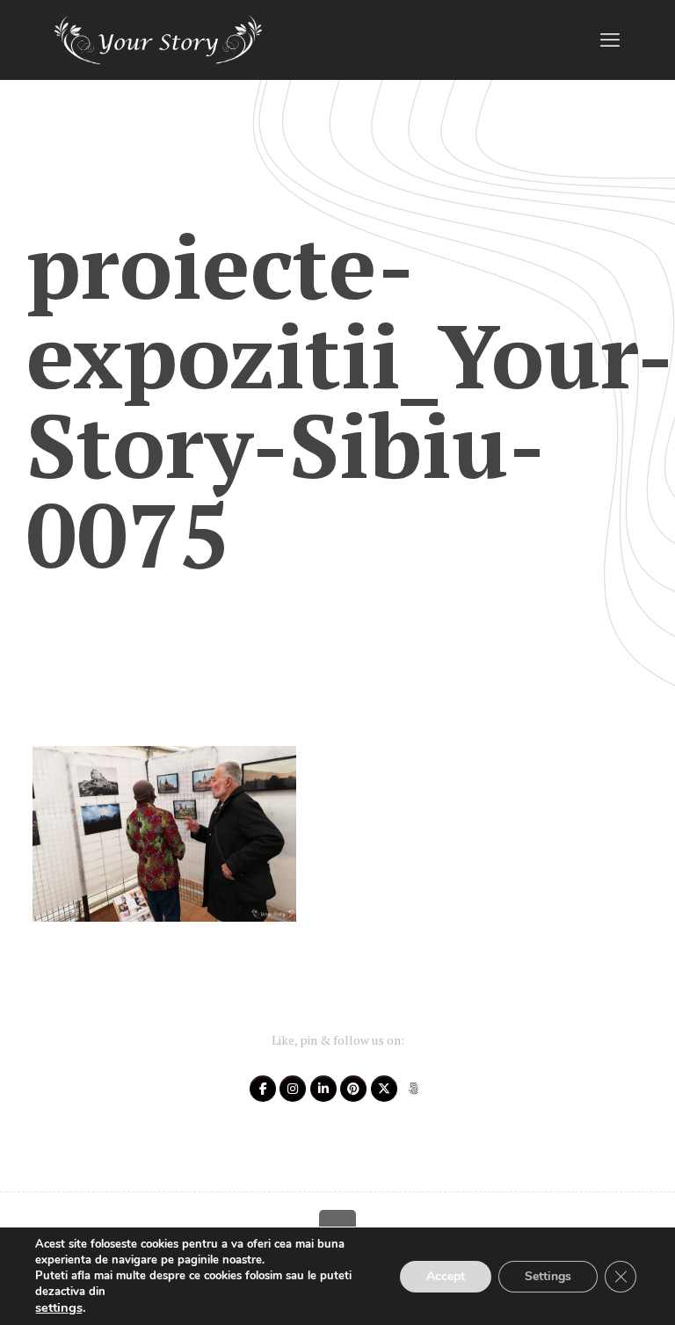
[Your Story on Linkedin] (323, 1088)
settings (59, 1307)
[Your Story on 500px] (413, 1088)
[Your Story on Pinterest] (353, 1088)
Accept (445, 1276)
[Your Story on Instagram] (292, 1088)
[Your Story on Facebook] (263, 1088)
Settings (548, 1276)
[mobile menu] (610, 39)
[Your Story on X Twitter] (384, 1088)
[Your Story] (158, 39)
